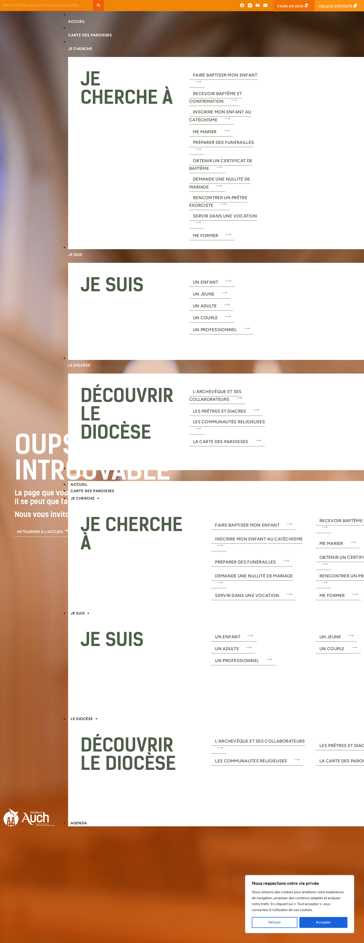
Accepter (323, 922)
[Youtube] (257, 5)
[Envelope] (265, 5)
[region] (299, 904)
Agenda (79, 823)
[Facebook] (242, 5)
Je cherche (83, 498)
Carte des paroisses (92, 491)
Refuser (274, 922)
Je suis (78, 613)
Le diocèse (82, 719)
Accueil (79, 484)
